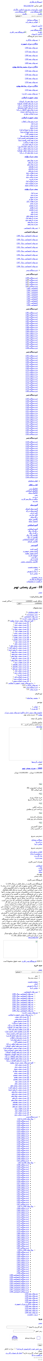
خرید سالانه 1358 (31, 426)
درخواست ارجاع (36, 854)
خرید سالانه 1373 (31, 376)
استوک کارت (33, 555)
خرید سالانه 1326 (31, 444)
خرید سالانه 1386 (31, 323)
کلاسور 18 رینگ (32, 535)
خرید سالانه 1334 (31, 456)
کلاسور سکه (33, 519)
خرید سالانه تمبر (32, 687)
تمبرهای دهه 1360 (31, 48)
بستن (40, 592)
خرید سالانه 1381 (31, 313)
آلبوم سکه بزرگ (32, 511)
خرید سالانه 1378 (31, 387)
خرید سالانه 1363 (31, 356)
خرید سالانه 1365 (31, 360)
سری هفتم (34, 207)
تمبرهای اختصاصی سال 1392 (27, 247)
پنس (36, 495)
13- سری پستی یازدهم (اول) (18, 648)
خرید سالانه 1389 (31, 329)
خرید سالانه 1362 (31, 434)
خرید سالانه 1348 (31, 405)
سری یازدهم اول (32, 218)
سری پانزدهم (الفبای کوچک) (27, 103)
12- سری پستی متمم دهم (19, 646)
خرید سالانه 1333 (31, 454)
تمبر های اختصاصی (31, 616)
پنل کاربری (38, 856)
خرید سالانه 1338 (31, 465)
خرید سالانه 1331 (31, 450)
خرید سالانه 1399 (31, 278)
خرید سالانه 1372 (31, 374)
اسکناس (39, 866)
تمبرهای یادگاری (32, 685)
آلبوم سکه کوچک (31, 509)
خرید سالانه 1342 (31, 473)
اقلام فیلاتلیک (33, 612)
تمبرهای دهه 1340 (31, 78)
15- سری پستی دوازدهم (20, 652)
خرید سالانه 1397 (31, 346)
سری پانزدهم (33, 162)
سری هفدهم (33, 167)
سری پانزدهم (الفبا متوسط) (28, 108)
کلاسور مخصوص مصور (29, 562)
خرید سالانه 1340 (31, 469)
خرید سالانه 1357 (31, 424)
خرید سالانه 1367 (31, 364)
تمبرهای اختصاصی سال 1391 (27, 243)
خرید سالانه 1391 (31, 333)
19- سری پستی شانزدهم (20, 660)
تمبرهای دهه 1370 (31, 51)
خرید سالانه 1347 (31, 403)
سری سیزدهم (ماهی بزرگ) (28, 148)
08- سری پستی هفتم (21, 637)
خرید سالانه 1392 (31, 335)
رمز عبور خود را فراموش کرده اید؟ (29, 1349)
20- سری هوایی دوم (22, 662)
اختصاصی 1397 (32, 303)
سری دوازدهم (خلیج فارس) (28, 146)
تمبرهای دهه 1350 (31, 82)
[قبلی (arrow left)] (41, 1359)
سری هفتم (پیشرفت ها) (29, 136)
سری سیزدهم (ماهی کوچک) (27, 151)
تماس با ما (38, 844)
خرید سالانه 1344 (31, 477)
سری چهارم (33, 199)
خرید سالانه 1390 (31, 331)
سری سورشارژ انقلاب (30, 121)
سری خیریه (33, 179)
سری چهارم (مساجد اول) (28, 130)
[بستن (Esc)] (41, 1357)
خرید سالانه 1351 (31, 411)
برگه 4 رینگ (33, 533)
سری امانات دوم (32, 183)
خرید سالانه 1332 (31, 452)
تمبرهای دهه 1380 (31, 55)
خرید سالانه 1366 (31, 362)
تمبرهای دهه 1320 (31, 71)
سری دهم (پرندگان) (30, 142)
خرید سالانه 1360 (31, 430)
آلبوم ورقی (34, 559)
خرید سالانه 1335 (31, 458)
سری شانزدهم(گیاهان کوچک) (29, 112)
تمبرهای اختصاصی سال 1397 (27, 262)
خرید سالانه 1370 (31, 370)
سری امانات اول (32, 181)
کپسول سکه (33, 521)
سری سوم (34, 128)
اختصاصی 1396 (32, 301)
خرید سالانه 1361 (31, 432)
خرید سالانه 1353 (31, 415)
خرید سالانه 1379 (31, 389)
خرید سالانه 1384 (31, 319)
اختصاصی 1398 (32, 305)
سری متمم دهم (32, 216)
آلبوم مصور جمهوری (30, 551)
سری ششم (33, 205)
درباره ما (39, 842)
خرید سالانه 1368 (31, 366)
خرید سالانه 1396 (31, 344)
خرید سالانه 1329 (31, 448)
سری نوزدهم (33, 171)
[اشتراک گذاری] (39, 1357)
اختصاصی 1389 (32, 288)
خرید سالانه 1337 (31, 463)
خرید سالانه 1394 (31, 340)
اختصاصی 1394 (32, 299)
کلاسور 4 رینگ (32, 537)
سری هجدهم (33, 169)
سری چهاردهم (32, 160)
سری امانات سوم (31, 185)
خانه (40, 713)
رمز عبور (38, 1331)
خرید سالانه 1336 (31, 460)
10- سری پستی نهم (22, 641)
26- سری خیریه (23, 675)
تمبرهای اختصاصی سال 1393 (27, 251)
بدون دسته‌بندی (32, 614)
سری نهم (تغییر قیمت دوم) (28, 140)
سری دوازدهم (33, 222)
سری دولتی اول (32, 175)
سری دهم (34, 214)
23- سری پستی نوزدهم (20, 668)
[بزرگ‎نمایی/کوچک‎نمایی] (35, 1357)
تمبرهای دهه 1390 (31, 59)
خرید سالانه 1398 (31, 348)
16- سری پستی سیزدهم (20, 654)
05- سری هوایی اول (22, 631)
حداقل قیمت (37, 601)
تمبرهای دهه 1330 (31, 74)
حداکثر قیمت (7, 601)
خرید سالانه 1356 (31, 422)
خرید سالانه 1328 (31, 446)
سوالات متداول (36, 840)
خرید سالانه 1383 (31, 317)
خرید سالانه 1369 (31, 368)
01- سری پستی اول (22, 623)
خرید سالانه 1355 (31, 419)
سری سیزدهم (33, 224)
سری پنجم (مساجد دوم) (29, 132)
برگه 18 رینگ (33, 531)
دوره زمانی (34, 689)
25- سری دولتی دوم (21, 673)
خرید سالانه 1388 (31, 327)
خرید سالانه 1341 (31, 471)
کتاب (40, 868)
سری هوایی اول (32, 201)
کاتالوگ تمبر (33, 489)
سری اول (34, 123)
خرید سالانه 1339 (31, 467)
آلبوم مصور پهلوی (31, 553)
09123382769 (28, 6)
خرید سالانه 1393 (31, 338)
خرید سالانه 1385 (31, 321)
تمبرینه (35, 501)
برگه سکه (34, 517)
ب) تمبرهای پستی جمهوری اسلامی (20, 683)
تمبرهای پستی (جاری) (30, 619)
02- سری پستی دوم (22, 625)
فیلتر (19, 603)
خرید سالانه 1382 (31, 315)
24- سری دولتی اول (22, 671)
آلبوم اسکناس (33, 529)
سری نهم (34, 212)
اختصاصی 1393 (32, 297)
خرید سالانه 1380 (31, 391)
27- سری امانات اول (21, 677)
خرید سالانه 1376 (31, 383)
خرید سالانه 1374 (31, 378)
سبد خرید (38, 858)
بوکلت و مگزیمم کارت (29, 499)
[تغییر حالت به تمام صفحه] (37, 1357)
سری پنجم (34, 203)
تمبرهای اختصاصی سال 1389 (27, 236)
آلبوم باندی (34, 549)
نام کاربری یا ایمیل (34, 1327)
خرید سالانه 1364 (31, 358)
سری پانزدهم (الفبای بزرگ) (28, 105)
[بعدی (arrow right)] (39, 1359)
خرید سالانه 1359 (31, 428)
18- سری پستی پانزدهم (20, 658)
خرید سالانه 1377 (31, 385)
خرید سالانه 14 (31, 280)
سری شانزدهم (32, 164)
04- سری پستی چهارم (21, 629)
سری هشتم (33, 210)
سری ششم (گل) (31, 134)
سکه (40, 872)
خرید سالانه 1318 (31, 442)
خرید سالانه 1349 (31, 407)
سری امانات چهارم (31, 114)
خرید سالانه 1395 (31, 342)
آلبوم (40, 870)
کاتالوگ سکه (33, 493)
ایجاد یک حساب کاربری (14, 1353)
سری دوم (34, 126)
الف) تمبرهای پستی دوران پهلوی (21, 621)
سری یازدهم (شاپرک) (30, 144)
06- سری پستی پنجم (21, 633)
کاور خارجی (33, 515)
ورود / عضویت (32, 1314)
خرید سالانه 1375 (31, 381)
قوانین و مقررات (36, 852)
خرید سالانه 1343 (31, 475)
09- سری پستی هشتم (21, 639)
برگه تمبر (34, 557)
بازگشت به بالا (37, 1355)
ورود (40, 1345)
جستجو (18, 16)
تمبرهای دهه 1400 (31, 63)
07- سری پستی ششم (21, 635)
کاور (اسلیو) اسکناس (30, 539)
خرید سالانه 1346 (31, 401)
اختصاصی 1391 (32, 292)
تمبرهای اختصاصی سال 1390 (27, 239)
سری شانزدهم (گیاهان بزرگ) (27, 110)
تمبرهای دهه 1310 (31, 90)
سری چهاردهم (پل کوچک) (28, 101)
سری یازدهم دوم (31, 220)
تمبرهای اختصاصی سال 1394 (27, 255)
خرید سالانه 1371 (31, 372)
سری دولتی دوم (32, 177)
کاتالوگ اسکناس (32, 491)
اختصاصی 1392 (32, 294)
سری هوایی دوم (32, 173)
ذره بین (35, 497)
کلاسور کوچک (33, 541)
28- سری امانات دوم (21, 679)
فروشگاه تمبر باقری (29, 961)
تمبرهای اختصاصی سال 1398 (27, 266)
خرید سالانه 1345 (31, 399)
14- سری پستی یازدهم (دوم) (18, 650)
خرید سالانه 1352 (31, 413)
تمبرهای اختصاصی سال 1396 (27, 259)
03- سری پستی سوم (21, 627)
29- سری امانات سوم (21, 681)
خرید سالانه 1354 (31, 417)
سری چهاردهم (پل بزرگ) (29, 153)
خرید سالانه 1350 (31, 409)
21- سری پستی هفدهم (21, 664)
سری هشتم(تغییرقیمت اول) (27, 138)
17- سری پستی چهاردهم (20, 656)
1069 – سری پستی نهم (32, 768)
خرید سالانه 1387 (31, 325)
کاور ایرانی (34, 513)
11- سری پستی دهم (22, 644)
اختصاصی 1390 (32, 290)
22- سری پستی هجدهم (20, 666)
